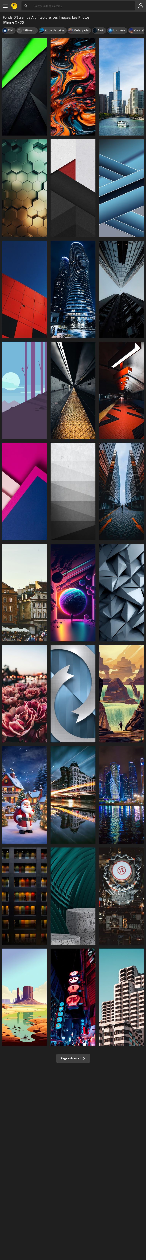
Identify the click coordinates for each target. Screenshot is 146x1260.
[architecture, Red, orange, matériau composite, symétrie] (24, 289)
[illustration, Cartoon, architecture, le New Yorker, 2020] (24, 390)
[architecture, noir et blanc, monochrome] (73, 491)
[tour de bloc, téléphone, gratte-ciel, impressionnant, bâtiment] (121, 491)
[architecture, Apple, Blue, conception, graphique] (121, 188)
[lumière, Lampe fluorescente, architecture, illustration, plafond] (121, 390)
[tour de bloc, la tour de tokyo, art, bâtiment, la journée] (24, 896)
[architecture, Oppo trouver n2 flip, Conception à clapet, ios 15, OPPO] (121, 592)
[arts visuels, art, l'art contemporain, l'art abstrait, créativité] (73, 87)
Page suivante (70, 1058)
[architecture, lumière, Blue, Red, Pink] (24, 491)
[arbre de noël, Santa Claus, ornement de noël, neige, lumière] (24, 794)
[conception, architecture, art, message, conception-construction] (24, 693)
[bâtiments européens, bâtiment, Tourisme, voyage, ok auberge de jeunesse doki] (24, 592)
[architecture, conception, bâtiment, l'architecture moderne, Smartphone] (24, 188)
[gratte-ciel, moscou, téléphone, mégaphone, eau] (121, 794)
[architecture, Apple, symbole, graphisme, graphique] (73, 693)
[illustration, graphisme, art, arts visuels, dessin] (121, 693)
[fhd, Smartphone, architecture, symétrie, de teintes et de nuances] (73, 896)
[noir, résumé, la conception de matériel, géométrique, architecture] (24, 87)
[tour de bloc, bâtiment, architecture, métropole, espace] (121, 896)
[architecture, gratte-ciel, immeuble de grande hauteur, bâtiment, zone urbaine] (121, 289)
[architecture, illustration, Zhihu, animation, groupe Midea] (73, 390)
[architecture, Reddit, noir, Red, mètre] (73, 188)
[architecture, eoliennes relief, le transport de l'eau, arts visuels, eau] (24, 997)
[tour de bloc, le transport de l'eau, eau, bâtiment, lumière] (73, 794)
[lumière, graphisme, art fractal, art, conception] (73, 592)
